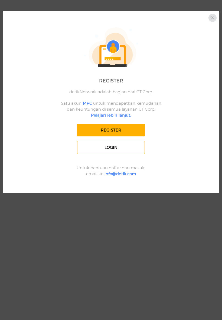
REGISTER (111, 130)
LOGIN (111, 147)
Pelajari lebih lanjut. (111, 115)
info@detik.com (120, 173)
